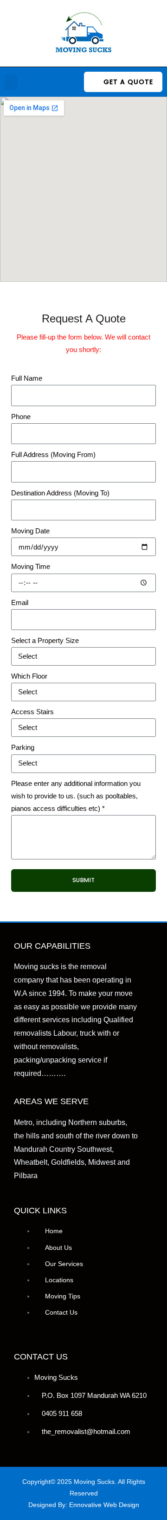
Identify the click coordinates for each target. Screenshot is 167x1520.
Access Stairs (32, 712)
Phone (21, 416)
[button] (11, 82)
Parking (22, 747)
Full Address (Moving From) (53, 454)
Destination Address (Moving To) (60, 493)
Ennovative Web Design (104, 1504)
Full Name (26, 378)
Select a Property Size (45, 640)
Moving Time (30, 566)
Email (19, 602)
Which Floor (29, 676)
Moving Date (30, 531)
